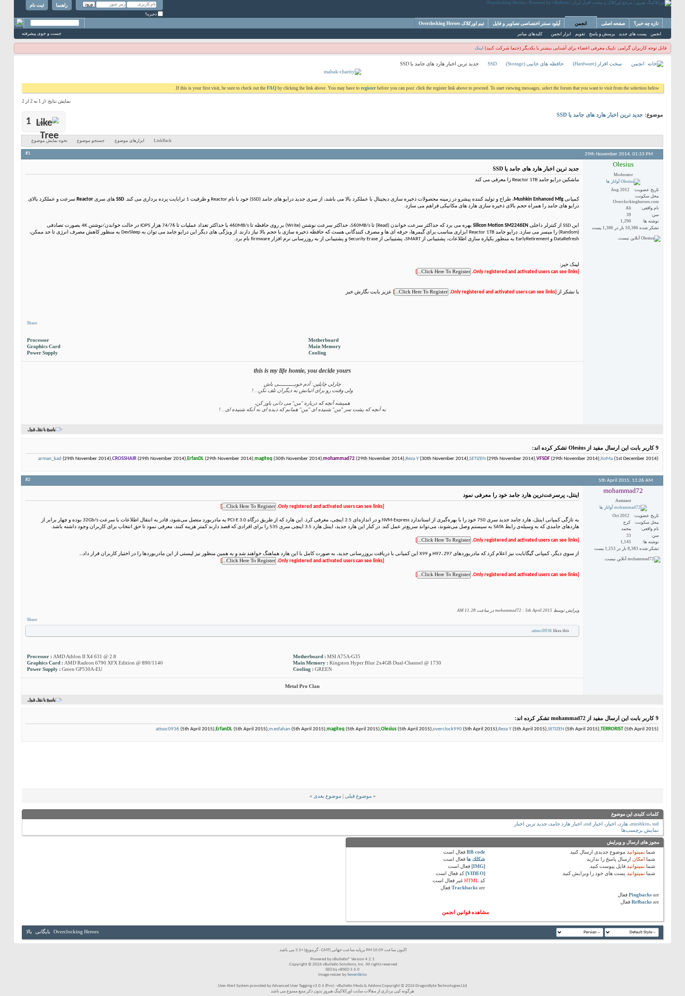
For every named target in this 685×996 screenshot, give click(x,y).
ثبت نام (37, 5)
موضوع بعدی (327, 796)
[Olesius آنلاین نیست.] (623, 182)
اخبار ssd (594, 824)
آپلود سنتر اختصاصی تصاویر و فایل (526, 23)
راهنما (62, 5)
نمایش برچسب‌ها (640, 830)
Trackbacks (465, 888)
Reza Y (412, 458)
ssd (655, 824)
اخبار (611, 824)
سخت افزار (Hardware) (597, 64)
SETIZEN (477, 458)
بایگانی (42, 932)
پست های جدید (633, 33)
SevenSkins (357, 975)
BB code (476, 852)
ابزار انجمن (561, 33)
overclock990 (447, 729)
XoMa (607, 458)
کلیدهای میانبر (529, 33)
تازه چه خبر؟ (646, 23)
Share (32, 322)
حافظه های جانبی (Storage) (535, 64)
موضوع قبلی (358, 796)
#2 (28, 479)
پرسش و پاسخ (602, 33)
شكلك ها (476, 859)
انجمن (581, 23)
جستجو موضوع (91, 140)
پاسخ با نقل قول (41, 429)
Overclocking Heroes (76, 932)
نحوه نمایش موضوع (49, 140)
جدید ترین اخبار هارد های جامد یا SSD (600, 115)
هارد (623, 824)
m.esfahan (279, 729)
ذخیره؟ (151, 14)
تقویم (580, 33)
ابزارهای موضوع (129, 140)
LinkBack (163, 140)
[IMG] (478, 866)
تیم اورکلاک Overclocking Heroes (451, 23)
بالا (29, 932)
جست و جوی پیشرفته (41, 33)
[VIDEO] (475, 873)
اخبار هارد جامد (566, 824)
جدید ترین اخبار (530, 824)
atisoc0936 (542, 630)
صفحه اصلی (613, 23)
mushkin (640, 824)
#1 (28, 153)
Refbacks (641, 902)
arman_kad (49, 458)
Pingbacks (640, 895)
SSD (492, 64)
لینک (479, 48)
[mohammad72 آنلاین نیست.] (623, 508)
